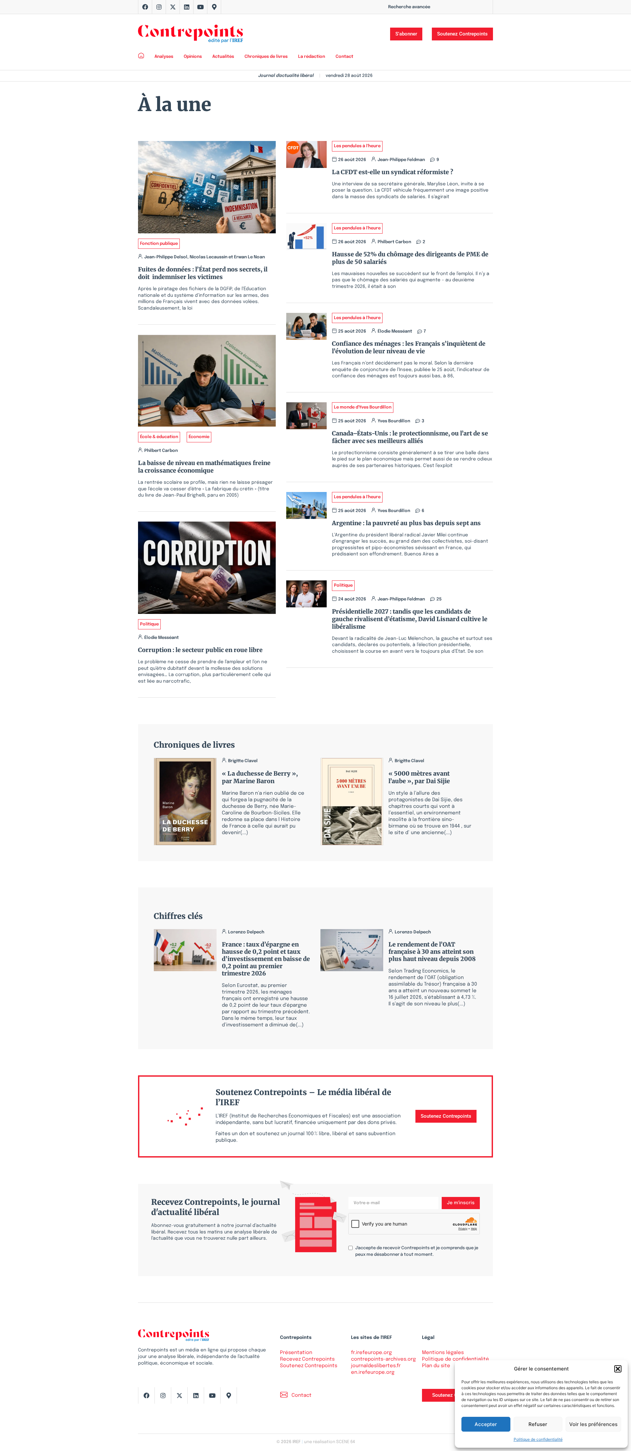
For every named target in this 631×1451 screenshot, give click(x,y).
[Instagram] (159, 7)
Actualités (223, 57)
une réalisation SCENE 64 (329, 1442)
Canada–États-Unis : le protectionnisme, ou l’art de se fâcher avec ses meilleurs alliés (410, 437)
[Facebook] (145, 7)
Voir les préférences (593, 1424)
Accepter (486, 1424)
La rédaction (311, 57)
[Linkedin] (187, 7)
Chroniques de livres (266, 57)
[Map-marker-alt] (214, 7)
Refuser (537, 1424)
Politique (149, 624)
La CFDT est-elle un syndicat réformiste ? (394, 172)
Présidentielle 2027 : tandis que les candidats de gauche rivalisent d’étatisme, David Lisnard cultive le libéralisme (409, 619)
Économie (199, 437)
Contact (344, 57)
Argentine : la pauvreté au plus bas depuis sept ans (406, 523)
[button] (618, 1369)
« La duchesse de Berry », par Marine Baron (260, 777)
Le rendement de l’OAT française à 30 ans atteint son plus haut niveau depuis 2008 (432, 952)
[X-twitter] (173, 7)
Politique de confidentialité (538, 1439)
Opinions (193, 57)
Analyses (163, 57)
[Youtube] (200, 7)
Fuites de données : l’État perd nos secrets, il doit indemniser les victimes (203, 273)
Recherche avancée (409, 7)
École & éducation (159, 437)
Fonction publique (159, 244)
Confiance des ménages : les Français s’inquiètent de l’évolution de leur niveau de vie (408, 347)
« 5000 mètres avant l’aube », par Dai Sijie (419, 777)
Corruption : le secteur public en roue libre (200, 650)
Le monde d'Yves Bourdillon (362, 407)
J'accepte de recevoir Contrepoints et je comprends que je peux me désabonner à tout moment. (416, 1251)
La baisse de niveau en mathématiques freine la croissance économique (204, 466)
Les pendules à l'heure (357, 146)
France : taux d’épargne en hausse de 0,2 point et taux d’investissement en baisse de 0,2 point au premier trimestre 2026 (266, 959)
